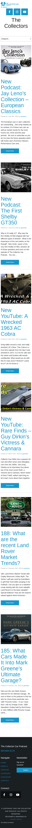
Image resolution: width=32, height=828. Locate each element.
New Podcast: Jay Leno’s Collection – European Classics (14, 96)
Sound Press (16, 819)
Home (3, 763)
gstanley (23, 116)
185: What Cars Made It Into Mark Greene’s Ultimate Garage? (14, 665)
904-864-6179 (8, 750)
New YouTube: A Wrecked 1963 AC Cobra (14, 322)
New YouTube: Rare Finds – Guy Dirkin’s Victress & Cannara (16, 434)
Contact (5, 781)
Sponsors (6, 773)
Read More (10, 151)
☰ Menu (4, 7)
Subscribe (6, 777)
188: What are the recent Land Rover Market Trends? (15, 548)
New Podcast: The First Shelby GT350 (11, 211)
